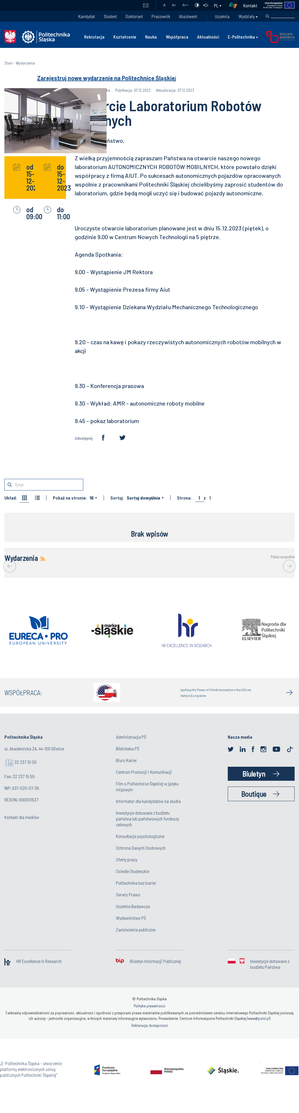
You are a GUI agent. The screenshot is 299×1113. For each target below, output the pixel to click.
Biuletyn (253, 773)
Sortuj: (117, 497)
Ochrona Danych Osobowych (141, 848)
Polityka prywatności (149, 1006)
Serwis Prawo (128, 894)
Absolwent (188, 16)
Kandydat (86, 16)
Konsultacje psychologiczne (140, 836)
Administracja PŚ (131, 737)
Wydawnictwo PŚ (131, 918)
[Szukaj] (267, 16)
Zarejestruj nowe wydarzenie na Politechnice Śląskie (106, 77)
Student (110, 16)
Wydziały (247, 16)
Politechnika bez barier (136, 883)
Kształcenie (124, 36)
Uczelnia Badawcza (133, 906)
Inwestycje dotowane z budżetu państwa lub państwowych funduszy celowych (147, 818)
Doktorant (134, 16)
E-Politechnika (241, 36)
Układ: (10, 497)
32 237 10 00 (25, 762)
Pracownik (161, 16)
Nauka (151, 36)
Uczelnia (222, 16)
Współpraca (177, 36)
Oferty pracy (126, 859)
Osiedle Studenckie (132, 871)
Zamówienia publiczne (135, 929)
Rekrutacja (94, 36)
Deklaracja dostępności (149, 1025)
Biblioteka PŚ (127, 748)
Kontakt (250, 5)
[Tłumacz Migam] (235, 5)
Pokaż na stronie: (70, 497)
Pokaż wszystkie (283, 557)
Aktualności (208, 36)
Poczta (145, 5)
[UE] (276, 5)
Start (8, 62)
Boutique (254, 793)
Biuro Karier (126, 760)
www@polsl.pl (259, 1018)
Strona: (184, 497)
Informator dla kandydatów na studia (148, 801)
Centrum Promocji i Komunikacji (144, 772)
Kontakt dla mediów (21, 817)
